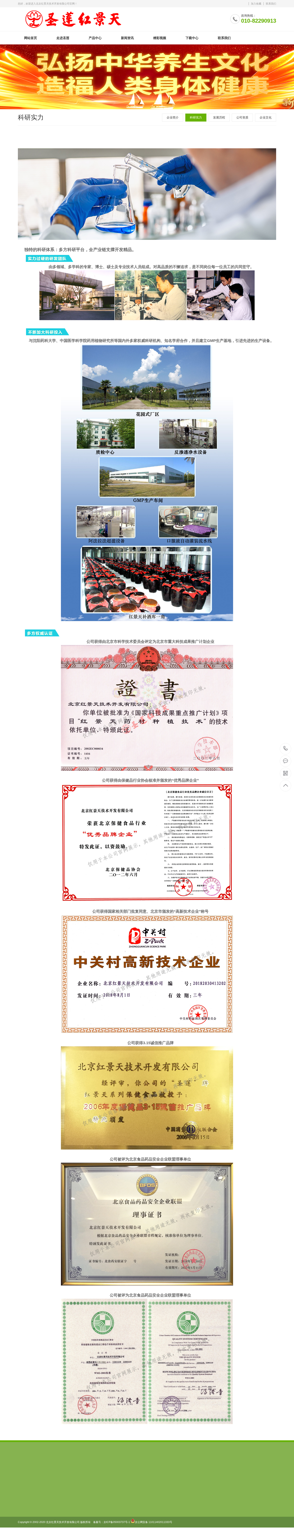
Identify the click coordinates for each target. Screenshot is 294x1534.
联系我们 (271, 3)
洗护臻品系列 (57, 1516)
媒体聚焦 (84, 1522)
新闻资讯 (127, 38)
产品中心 (95, 38)
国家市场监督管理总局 (51, 1471)
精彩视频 (159, 38)
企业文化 (266, 117)
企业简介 (173, 117)
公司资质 (242, 117)
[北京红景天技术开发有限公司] (73, 17)
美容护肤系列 (57, 1509)
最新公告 (84, 1503)
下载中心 (192, 38)
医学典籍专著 (57, 1522)
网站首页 (30, 38)
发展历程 (219, 117)
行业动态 (84, 1516)
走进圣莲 (62, 38)
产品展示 (114, 1516)
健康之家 (114, 1509)
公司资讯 (84, 1509)
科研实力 (196, 117)
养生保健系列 (57, 1503)
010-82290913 (285, 748)
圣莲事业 (114, 1503)
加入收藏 (256, 3)
